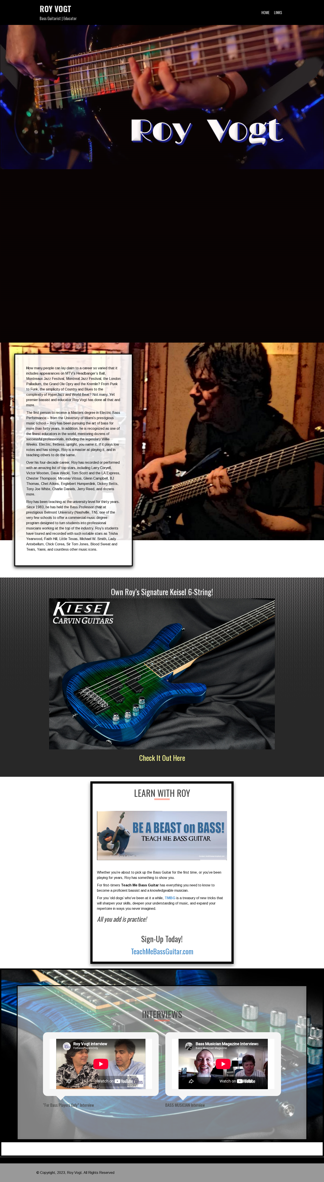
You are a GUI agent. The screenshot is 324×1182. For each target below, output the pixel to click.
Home (265, 12)
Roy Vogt (55, 8)
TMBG (170, 898)
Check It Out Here (162, 757)
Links (278, 12)
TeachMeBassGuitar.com (162, 951)
